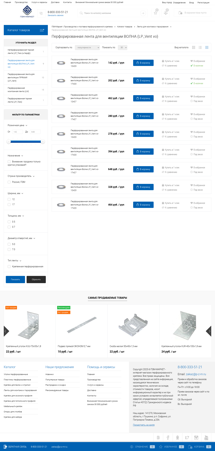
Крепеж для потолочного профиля (19, 401)
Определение (179, 2)
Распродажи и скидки (55, 385)
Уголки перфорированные (16, 374)
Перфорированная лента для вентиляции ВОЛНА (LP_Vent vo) (21, 63)
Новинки (49, 374)
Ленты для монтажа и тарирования (20, 390)
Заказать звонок (56, 15)
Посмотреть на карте (144, 425)
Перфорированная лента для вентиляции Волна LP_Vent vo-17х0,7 (85, 115)
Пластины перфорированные (17, 379)
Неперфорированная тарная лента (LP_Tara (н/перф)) (21, 51)
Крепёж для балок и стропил (17, 385)
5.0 (13, 244)
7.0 (13, 249)
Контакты (67, 2)
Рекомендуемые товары (57, 390)
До (26, 131)
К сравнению (171, 65)
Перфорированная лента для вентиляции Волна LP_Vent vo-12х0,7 (85, 98)
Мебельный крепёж (13, 406)
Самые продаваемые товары (107, 297)
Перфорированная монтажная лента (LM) (18, 89)
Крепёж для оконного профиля (18, 395)
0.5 (13, 221)
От (9, 131)
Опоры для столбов (13, 411)
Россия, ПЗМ (18, 182)
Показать (15, 279)
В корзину (145, 63)
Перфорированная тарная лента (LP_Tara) (20, 100)
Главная (7, 2)
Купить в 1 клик (172, 60)
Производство (21, 2)
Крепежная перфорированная (27, 266)
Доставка (55, 2)
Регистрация (203, 2)
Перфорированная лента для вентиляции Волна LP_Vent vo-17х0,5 (85, 80)
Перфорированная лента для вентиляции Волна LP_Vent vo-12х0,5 (85, 62)
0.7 (13, 227)
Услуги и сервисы (39, 2)
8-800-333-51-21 (39, 447)
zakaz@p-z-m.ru (196, 374)
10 (43, 77)
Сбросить (36, 279)
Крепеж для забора (13, 417)
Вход (191, 2)
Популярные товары (55, 379)
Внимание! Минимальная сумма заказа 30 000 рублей (99, 2)
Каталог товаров (19, 30)
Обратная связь (17, 447)
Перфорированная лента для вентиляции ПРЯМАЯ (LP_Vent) (21, 77)
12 (13, 199)
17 (13, 204)
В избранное (199, 60)
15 (43, 90)
